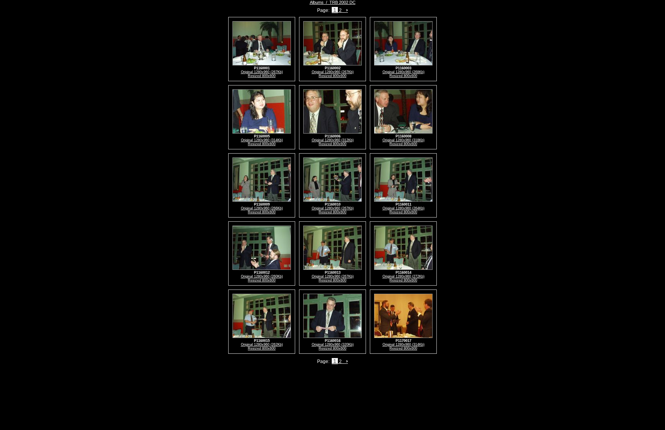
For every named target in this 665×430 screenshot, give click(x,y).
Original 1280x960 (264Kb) (403, 208)
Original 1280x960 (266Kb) (262, 208)
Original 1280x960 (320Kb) (333, 344)
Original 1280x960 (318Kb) (403, 140)
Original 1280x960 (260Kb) (262, 276)
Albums (317, 2)
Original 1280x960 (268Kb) (403, 72)
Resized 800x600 (262, 76)
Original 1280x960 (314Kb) (262, 140)
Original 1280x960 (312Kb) (333, 140)
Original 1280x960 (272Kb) (403, 276)
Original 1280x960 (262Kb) (262, 344)
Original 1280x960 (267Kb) (262, 72)
